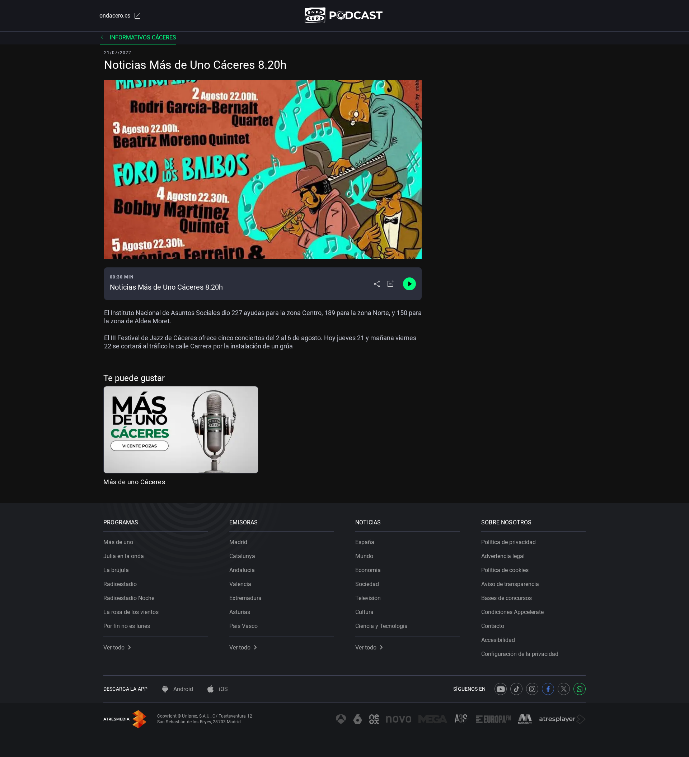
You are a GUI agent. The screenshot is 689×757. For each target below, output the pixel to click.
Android (182, 689)
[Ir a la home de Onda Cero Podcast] (344, 15)
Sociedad (367, 584)
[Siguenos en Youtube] (501, 689)
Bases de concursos (506, 598)
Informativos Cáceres (143, 37)
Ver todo (114, 647)
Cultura (364, 612)
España (364, 542)
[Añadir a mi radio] (390, 284)
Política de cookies (505, 570)
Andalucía (242, 570)
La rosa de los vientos (131, 612)
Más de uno (118, 542)
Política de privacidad (508, 542)
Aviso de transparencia (510, 584)
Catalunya (242, 556)
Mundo (364, 556)
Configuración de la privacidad (519, 654)
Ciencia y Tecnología (381, 626)
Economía (368, 570)
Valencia (240, 584)
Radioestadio (120, 584)
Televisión (368, 598)
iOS (222, 689)
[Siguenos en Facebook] (548, 689)
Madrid (238, 542)
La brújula (116, 570)
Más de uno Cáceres (134, 482)
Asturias (239, 612)
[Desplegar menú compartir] (377, 284)
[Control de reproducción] (409, 283)
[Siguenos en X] (564, 689)
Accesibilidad (498, 640)
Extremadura (245, 598)
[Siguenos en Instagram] (532, 689)
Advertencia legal (503, 556)
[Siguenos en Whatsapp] (579, 689)
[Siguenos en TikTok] (516, 689)
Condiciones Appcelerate (512, 612)
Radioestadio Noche (128, 598)
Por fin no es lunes (126, 626)
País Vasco (243, 626)
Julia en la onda (123, 556)
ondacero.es (114, 15)
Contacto (492, 626)
